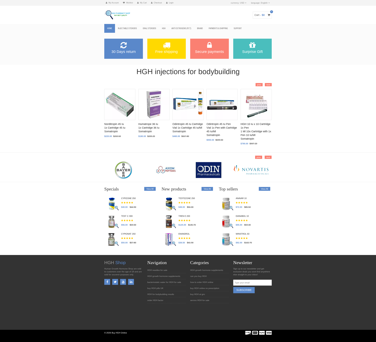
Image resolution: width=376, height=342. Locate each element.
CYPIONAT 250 (128, 234)
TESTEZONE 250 (186, 198)
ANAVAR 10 (241, 198)
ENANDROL (184, 234)
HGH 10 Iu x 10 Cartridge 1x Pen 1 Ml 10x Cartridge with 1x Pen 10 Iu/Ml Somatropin (256, 131)
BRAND (200, 28)
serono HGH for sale (199, 300)
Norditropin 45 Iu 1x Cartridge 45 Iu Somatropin (114, 128)
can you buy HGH (198, 276)
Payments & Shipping (218, 28)
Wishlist (129, 3)
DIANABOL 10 (242, 216)
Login (170, 3)
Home (109, 28)
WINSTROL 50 (242, 234)
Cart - (262, 15)
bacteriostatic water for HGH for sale (164, 282)
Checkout (157, 3)
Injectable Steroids (127, 28)
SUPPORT (238, 28)
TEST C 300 (127, 216)
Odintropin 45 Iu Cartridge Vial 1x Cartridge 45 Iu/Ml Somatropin (187, 128)
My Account (113, 3)
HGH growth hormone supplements (163, 276)
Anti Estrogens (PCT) (181, 28)
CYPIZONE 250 (128, 198)
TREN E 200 (184, 216)
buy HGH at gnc (197, 294)
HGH (164, 28)
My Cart (143, 3)
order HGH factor (155, 300)
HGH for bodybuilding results (160, 294)
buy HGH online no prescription (204, 288)
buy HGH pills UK (155, 288)
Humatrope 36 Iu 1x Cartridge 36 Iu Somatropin (148, 128)
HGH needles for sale (157, 270)
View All (149, 189)
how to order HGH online (201, 282)
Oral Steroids (149, 28)
